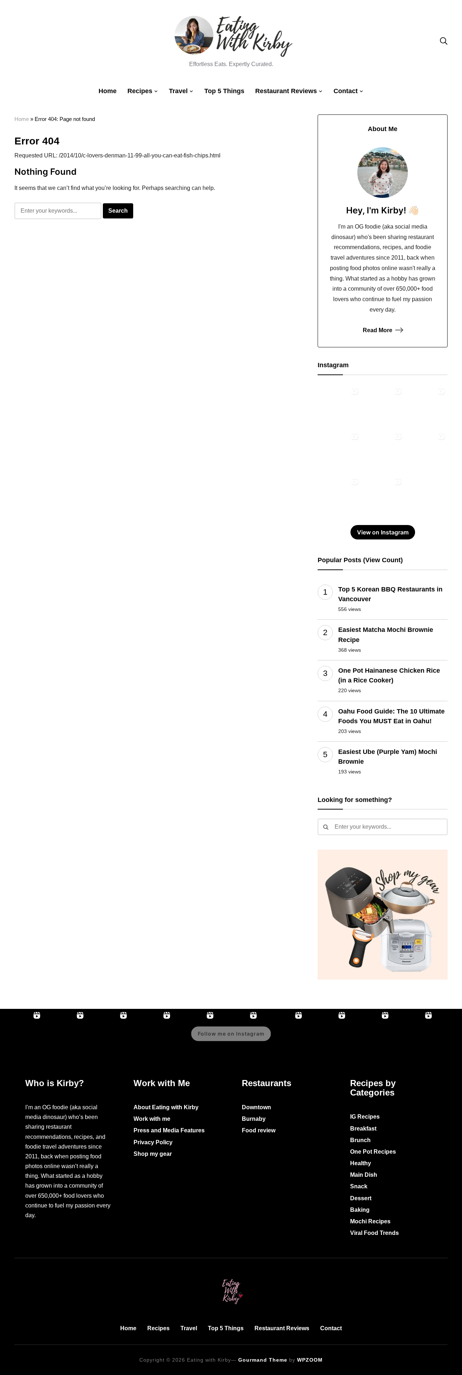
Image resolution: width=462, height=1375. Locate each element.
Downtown (256, 1107)
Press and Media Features (169, 1130)
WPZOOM (310, 1360)
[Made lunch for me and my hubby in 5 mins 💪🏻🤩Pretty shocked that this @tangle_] (426, 451)
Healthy (360, 1163)
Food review (258, 1130)
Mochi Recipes (370, 1221)
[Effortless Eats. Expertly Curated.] (231, 1278)
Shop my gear (153, 1154)
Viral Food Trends (374, 1233)
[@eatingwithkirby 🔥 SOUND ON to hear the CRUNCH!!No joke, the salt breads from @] (382, 451)
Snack (358, 1186)
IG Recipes (365, 1117)
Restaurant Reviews (286, 91)
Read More (377, 330)
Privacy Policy (153, 1142)
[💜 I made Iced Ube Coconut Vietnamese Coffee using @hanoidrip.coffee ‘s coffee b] (426, 406)
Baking (360, 1210)
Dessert (360, 1198)
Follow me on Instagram (231, 1034)
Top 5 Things (224, 91)
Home (108, 91)
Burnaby (254, 1119)
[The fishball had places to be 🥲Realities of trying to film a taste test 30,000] (382, 406)
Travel (178, 91)
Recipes (139, 91)
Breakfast (363, 1128)
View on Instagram (383, 532)
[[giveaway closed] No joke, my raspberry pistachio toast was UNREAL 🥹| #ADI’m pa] (382, 496)
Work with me (152, 1119)
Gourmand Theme (262, 1360)
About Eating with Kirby (166, 1107)
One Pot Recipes (373, 1152)
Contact (346, 91)
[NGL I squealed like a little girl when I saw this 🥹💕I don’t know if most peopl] (339, 451)
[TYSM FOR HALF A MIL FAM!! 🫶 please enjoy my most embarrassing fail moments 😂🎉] (413, 1038)
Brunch (360, 1140)
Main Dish (363, 1175)
